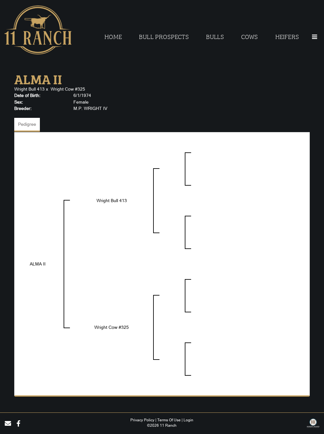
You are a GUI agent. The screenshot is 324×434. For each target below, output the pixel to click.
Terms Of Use (169, 420)
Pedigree (27, 124)
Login (188, 420)
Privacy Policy (142, 420)
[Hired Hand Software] (313, 425)
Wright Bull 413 (29, 89)
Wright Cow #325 (68, 89)
